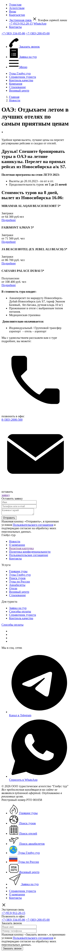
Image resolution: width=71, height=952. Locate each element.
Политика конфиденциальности (30, 551)
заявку (6, 495)
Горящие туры (18, 571)
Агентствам (16, 8)
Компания (15, 83)
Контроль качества (21, 80)
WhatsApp (40, 23)
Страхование (17, 87)
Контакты (15, 27)
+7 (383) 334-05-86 (13, 33)
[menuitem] (39, 4)
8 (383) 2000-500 (12, 419)
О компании (17, 544)
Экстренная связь (20, 20)
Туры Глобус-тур (20, 73)
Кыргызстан (17, 14)
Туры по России (19, 581)
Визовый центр (19, 90)
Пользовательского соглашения (33, 524)
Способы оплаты (20, 611)
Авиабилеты (17, 585)
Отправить (9, 517)
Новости (14, 541)
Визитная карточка (21, 548)
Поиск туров (17, 578)
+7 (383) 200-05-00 (38, 33)
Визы (12, 11)
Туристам (15, 4)
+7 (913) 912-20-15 (21, 23)
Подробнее (9, 220)
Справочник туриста (22, 76)
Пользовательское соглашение (28, 555)
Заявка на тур (18, 608)
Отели (13, 588)
